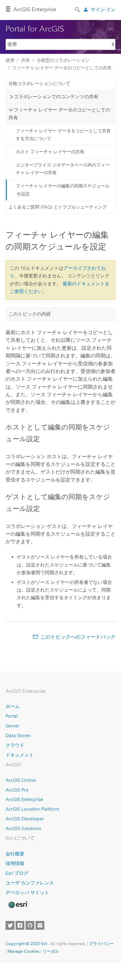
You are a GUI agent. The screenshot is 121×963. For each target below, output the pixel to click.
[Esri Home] (17, 904)
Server (12, 726)
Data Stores (18, 735)
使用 (10, 60)
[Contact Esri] (40, 925)
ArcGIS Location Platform (32, 809)
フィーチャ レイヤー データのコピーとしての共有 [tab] (59, 113)
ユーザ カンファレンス (30, 883)
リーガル (51, 951)
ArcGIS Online (21, 780)
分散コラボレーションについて (39, 83)
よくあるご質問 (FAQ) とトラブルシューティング (58, 207)
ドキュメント (20, 755)
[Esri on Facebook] (20, 925)
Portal (12, 716)
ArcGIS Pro (17, 790)
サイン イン (103, 9)
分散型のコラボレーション (63, 60)
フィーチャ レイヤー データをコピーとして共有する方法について (63, 134)
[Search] (78, 9)
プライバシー (101, 943)
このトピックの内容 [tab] (30, 314)
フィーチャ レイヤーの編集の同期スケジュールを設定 (63, 189)
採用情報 (15, 863)
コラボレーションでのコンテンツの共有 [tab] (56, 96)
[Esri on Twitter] (10, 925)
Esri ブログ (17, 873)
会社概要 (15, 854)
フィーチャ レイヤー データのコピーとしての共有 (62, 68)
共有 (25, 60)
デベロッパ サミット (27, 892)
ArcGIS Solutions (23, 828)
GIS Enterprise (35, 9)
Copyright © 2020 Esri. (27, 943)
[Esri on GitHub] (30, 925)
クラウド (15, 745)
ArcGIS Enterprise (24, 799)
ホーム (13, 706)
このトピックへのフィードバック (78, 637)
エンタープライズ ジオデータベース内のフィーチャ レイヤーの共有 (63, 168)
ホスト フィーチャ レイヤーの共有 (50, 151)
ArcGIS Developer (25, 819)
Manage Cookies (23, 951)
